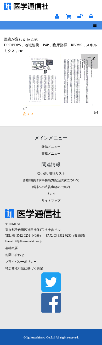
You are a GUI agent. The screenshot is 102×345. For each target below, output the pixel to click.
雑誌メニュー (51, 147)
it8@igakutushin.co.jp (28, 241)
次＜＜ (28, 114)
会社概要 (11, 248)
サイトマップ (51, 200)
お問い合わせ (14, 255)
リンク (51, 194)
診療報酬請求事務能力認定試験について (51, 180)
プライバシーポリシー (21, 262)
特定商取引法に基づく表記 (24, 268)
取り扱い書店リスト (51, 173)
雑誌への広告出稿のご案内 (51, 187)
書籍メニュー (51, 153)
